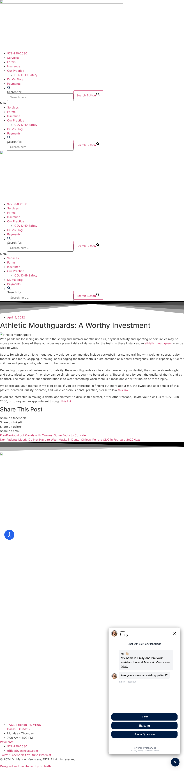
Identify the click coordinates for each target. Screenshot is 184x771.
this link (123, 390)
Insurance (13, 66)
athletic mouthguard (158, 343)
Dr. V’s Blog (15, 79)
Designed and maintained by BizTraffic (26, 766)
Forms (11, 62)
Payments (13, 83)
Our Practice (15, 70)
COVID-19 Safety (25, 75)
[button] (9, 88)
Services (13, 57)
